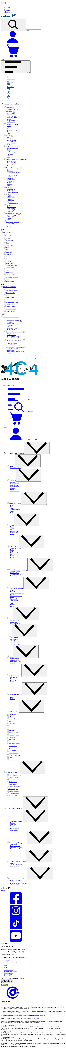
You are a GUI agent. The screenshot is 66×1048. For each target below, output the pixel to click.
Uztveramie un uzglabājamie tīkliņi (15, 159)
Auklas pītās (10, 191)
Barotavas (9, 173)
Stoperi (9, 182)
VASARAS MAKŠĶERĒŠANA (12, 104)
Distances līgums (8, 975)
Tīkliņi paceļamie (11, 162)
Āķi (7, 194)
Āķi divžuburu (10, 196)
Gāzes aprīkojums (10, 304)
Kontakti (6, 961)
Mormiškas (10, 325)
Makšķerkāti (9, 111)
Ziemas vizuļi (10, 323)
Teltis (7, 295)
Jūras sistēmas (10, 181)
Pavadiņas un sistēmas (12, 175)
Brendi (5, 967)
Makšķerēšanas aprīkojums (13, 167)
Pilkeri (8, 144)
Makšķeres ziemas (11, 335)
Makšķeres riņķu (11, 113)
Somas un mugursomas (12, 299)
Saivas (8, 219)
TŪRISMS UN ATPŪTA (9, 287)
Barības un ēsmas (10, 146)
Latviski (3, 3)
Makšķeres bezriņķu (12, 117)
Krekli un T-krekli (10, 256)
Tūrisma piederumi (11, 309)
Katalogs (6, 965)
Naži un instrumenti (11, 306)
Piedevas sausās (11, 152)
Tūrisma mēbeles (10, 293)
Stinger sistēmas (11, 179)
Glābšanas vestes (10, 274)
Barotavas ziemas (11, 344)
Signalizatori (10, 178)
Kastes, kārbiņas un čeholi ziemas (15, 351)
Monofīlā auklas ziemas (13, 336)
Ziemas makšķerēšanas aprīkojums (15, 347)
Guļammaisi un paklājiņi (12, 302)
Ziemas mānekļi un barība (13, 320)
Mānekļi (8, 135)
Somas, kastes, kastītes (12, 124)
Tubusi (9, 131)
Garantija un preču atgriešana (11, 963)
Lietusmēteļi (9, 252)
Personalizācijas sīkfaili (8, 1037)
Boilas (8, 157)
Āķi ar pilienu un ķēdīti (13, 343)
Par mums (6, 960)
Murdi (8, 165)
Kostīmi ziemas (10, 240)
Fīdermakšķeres (11, 120)
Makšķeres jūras (11, 122)
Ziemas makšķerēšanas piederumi (15, 332)
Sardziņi (9, 341)
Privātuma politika (8, 973)
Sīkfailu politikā (35, 1018)
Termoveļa (9, 258)
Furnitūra (9, 184)
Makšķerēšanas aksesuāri (11, 213)
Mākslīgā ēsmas (11, 329)
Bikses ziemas (9, 272)
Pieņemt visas (23, 1046)
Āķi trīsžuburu (10, 200)
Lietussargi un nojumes (12, 290)
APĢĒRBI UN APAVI (9, 232)
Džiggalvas (10, 171)
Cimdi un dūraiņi (10, 254)
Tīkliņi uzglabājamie (12, 164)
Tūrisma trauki (10, 297)
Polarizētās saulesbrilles (12, 277)
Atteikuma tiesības (8, 970)
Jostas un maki (10, 281)
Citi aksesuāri (10, 216)
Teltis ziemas (10, 350)
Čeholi (8, 127)
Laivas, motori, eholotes (12, 222)
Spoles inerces (10, 211)
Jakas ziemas (9, 249)
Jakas (7, 247)
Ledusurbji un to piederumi (14, 348)
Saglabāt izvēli (32, 1046)
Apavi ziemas (9, 245)
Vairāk (5, 75)
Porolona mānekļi (11, 141)
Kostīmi (8, 238)
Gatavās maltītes (10, 311)
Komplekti (9, 107)
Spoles (8, 205)
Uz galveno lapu (5, 385)
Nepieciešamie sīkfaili (8, 1025)
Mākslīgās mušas (11, 143)
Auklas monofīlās (11, 189)
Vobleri (9, 138)
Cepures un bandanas (11, 265)
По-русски (7, 7)
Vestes (7, 279)
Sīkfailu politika (8, 974)
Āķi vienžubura (11, 197)
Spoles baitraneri (11, 208)
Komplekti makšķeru (12, 109)
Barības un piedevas (12, 328)
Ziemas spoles (10, 333)
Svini (8, 169)
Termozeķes (9, 261)
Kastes (8, 133)
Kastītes (9, 126)
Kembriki (9, 185)
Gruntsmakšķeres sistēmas (13, 172)
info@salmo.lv (9, 12)
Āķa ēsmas (10, 154)
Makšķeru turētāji (11, 215)
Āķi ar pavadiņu (13, 203)
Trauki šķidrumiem (12, 130)
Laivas (8, 225)
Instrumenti (10, 218)
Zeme (8, 151)
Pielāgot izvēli (4, 1046)
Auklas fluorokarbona (12, 192)
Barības (9, 150)
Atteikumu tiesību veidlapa (10, 971)
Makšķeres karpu (11, 114)
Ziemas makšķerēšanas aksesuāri (14, 340)
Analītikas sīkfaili (6, 1031)
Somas (8, 129)
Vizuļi (8, 137)
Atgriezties (12, 385)
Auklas (8, 187)
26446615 (8, 10)
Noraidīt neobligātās (14, 1046)
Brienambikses (9, 236)
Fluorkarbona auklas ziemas (14, 338)
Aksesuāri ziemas (11, 353)
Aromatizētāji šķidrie (12, 148)
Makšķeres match (11, 116)
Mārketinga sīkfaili (7, 1042)
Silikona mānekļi (11, 140)
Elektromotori (10, 223)
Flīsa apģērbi (9, 263)
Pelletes (9, 155)
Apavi (7, 243)
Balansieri (9, 322)
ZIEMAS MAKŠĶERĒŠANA (11, 317)
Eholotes (9, 226)
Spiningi (9, 119)
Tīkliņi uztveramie (11, 161)
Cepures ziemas (10, 267)
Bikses (7, 270)
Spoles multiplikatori (12, 210)
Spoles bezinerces (11, 207)
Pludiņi (9, 176)
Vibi (8, 326)
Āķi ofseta (9, 199)
